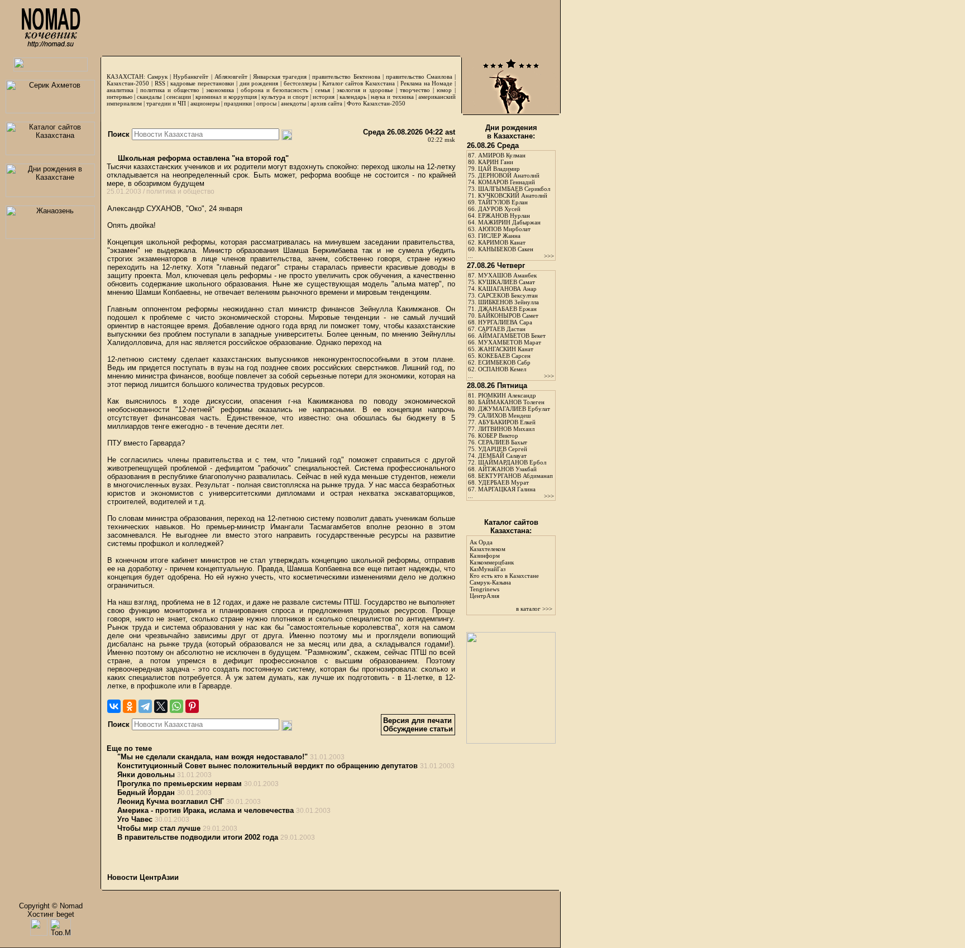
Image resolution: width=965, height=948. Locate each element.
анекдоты (293, 103)
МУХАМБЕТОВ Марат (509, 342)
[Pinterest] (192, 706)
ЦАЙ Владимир (499, 168)
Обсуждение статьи (418, 729)
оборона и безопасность (274, 90)
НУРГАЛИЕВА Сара (505, 322)
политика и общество (169, 90)
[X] (161, 706)
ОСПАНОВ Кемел (502, 369)
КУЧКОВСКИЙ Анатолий (512, 195)
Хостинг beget (50, 914)
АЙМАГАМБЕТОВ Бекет (512, 335)
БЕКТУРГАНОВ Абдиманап (515, 475)
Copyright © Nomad (51, 906)
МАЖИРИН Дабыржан (509, 222)
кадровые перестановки (202, 83)
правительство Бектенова (346, 76)
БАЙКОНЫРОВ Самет (508, 315)
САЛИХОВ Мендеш (504, 415)
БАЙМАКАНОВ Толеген (511, 402)
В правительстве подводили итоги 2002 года (197, 837)
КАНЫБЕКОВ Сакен (505, 249)
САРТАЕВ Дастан (502, 328)
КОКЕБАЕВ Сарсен (504, 355)
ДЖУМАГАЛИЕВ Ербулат (514, 408)
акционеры (204, 103)
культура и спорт (284, 96)
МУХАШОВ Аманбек (507, 275)
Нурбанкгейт (190, 76)
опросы (266, 103)
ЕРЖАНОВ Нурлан (504, 215)
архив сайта (326, 103)
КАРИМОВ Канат (502, 242)
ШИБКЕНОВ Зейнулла (508, 302)
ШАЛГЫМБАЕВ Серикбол (514, 188)
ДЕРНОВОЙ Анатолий (508, 175)
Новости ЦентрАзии (143, 877)
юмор (444, 90)
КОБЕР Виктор (498, 435)
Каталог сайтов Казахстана (358, 83)
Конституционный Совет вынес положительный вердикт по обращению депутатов (267, 766)
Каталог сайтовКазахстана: (511, 526)
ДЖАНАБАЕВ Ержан (507, 308)
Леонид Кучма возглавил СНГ (170, 801)
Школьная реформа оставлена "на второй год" (202, 158)
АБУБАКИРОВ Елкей (507, 422)
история (324, 96)
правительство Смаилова (419, 76)
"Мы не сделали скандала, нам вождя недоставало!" (212, 757)
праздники (238, 103)
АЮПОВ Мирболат (504, 229)
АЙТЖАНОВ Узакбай (507, 469)
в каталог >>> (534, 608)
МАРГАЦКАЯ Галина (507, 489)
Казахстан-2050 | (131, 83)
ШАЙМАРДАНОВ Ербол (512, 462)
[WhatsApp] (176, 706)
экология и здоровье (365, 90)
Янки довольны (146, 774)
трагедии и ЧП (166, 103)
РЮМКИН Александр (507, 395)
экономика (220, 90)
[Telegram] (145, 706)
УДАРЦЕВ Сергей (502, 449)
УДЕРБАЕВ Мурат (503, 482)
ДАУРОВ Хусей (499, 208)
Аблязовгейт (230, 76)
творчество (415, 90)
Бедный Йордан (146, 792)
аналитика (120, 90)
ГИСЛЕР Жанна (499, 235)
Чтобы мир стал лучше (158, 828)
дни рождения (259, 83)
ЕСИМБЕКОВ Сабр (504, 362)
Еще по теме (129, 748)
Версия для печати (417, 720)
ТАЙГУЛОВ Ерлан (503, 202)
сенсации (178, 96)
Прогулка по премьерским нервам (179, 783)
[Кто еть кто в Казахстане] (511, 741)
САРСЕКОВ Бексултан (508, 295)
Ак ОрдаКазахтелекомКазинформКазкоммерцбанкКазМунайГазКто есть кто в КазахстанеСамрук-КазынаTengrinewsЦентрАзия (504, 569)
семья (322, 90)
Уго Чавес (134, 819)
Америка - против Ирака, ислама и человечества (205, 810)
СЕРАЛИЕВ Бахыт (502, 442)
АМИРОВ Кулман (502, 155)
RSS (160, 83)
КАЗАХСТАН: (126, 76)
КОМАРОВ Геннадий (506, 182)
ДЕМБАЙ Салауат (502, 455)
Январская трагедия (280, 76)
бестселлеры (300, 83)
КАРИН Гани (495, 162)
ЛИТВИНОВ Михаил (506, 428)
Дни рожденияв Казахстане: (511, 131)
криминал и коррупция (225, 96)
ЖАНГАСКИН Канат (505, 349)
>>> (549, 255)
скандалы (149, 96)
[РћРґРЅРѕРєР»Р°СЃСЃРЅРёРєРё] (129, 706)
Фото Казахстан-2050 (376, 103)
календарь (353, 96)
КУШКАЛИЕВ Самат (506, 282)
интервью (119, 96)
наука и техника (392, 96)
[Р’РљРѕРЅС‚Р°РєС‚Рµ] (114, 706)
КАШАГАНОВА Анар (507, 288)
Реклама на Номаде (426, 83)
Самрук (157, 76)
